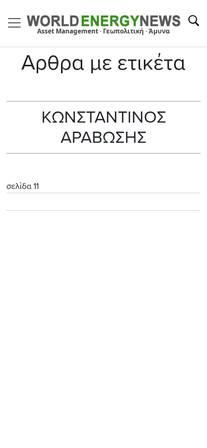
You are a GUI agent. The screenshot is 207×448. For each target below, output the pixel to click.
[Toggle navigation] (17, 23)
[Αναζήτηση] (193, 20)
